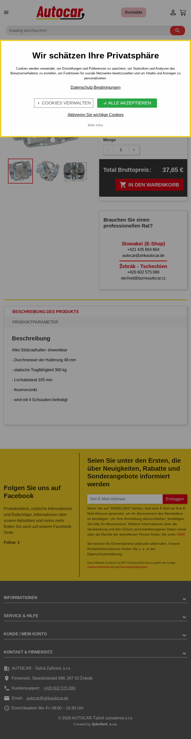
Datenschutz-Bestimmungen (96, 87)
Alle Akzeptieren (127, 102)
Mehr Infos (95, 125)
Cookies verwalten (64, 102)
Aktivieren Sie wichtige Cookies (96, 115)
